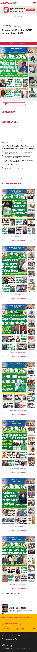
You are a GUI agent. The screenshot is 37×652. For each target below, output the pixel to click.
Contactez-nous (9, 639)
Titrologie (18, 20)
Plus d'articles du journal (9, 593)
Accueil (4, 20)
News (10, 20)
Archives (24, 168)
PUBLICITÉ (18, 16)
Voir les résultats (16, 168)
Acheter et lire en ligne (18, 240)
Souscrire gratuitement (11, 623)
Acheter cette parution (19, 43)
